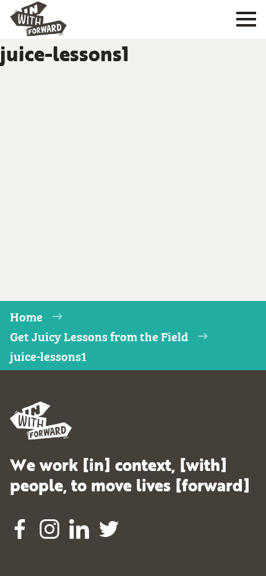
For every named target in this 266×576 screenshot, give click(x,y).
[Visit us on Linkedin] (79, 529)
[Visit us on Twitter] (109, 529)
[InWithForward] (38, 19)
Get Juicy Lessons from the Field (99, 335)
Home (26, 316)
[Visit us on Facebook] (20, 529)
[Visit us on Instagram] (49, 529)
